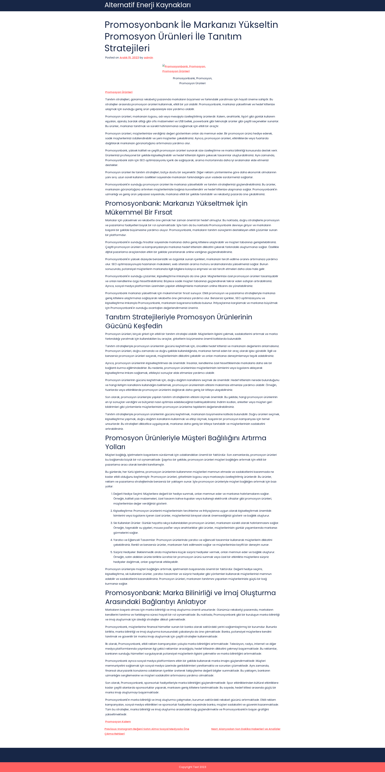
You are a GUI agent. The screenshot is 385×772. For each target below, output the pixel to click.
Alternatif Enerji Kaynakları (148, 5)
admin (148, 57)
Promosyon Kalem (118, 721)
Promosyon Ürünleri (118, 92)
